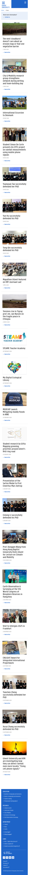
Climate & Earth (7, 808)
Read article (7, 52)
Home (2, 10)
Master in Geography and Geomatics (12, 796)
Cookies (4, 865)
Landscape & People (8, 810)
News (5, 826)
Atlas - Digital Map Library (10, 841)
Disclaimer (5, 863)
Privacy (4, 861)
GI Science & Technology (9, 815)
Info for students (8, 844)
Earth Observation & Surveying (11, 817)
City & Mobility (7, 812)
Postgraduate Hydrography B (10, 801)
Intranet (6, 832)
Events (5, 829)
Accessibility (5, 867)
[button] (25, 2)
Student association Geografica (11, 846)
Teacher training (8, 798)
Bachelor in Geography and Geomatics (13, 794)
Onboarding (7, 834)
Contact (6, 824)
